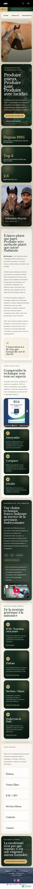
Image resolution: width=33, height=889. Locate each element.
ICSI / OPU (11, 795)
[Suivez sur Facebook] (14, 880)
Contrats (10, 817)
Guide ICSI (15, 15)
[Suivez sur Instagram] (18, 880)
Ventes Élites (12, 784)
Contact (10, 828)
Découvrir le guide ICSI (14, 116)
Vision (6, 15)
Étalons (10, 774)
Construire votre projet (15, 861)
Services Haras (13, 806)
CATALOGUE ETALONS (13, 121)
